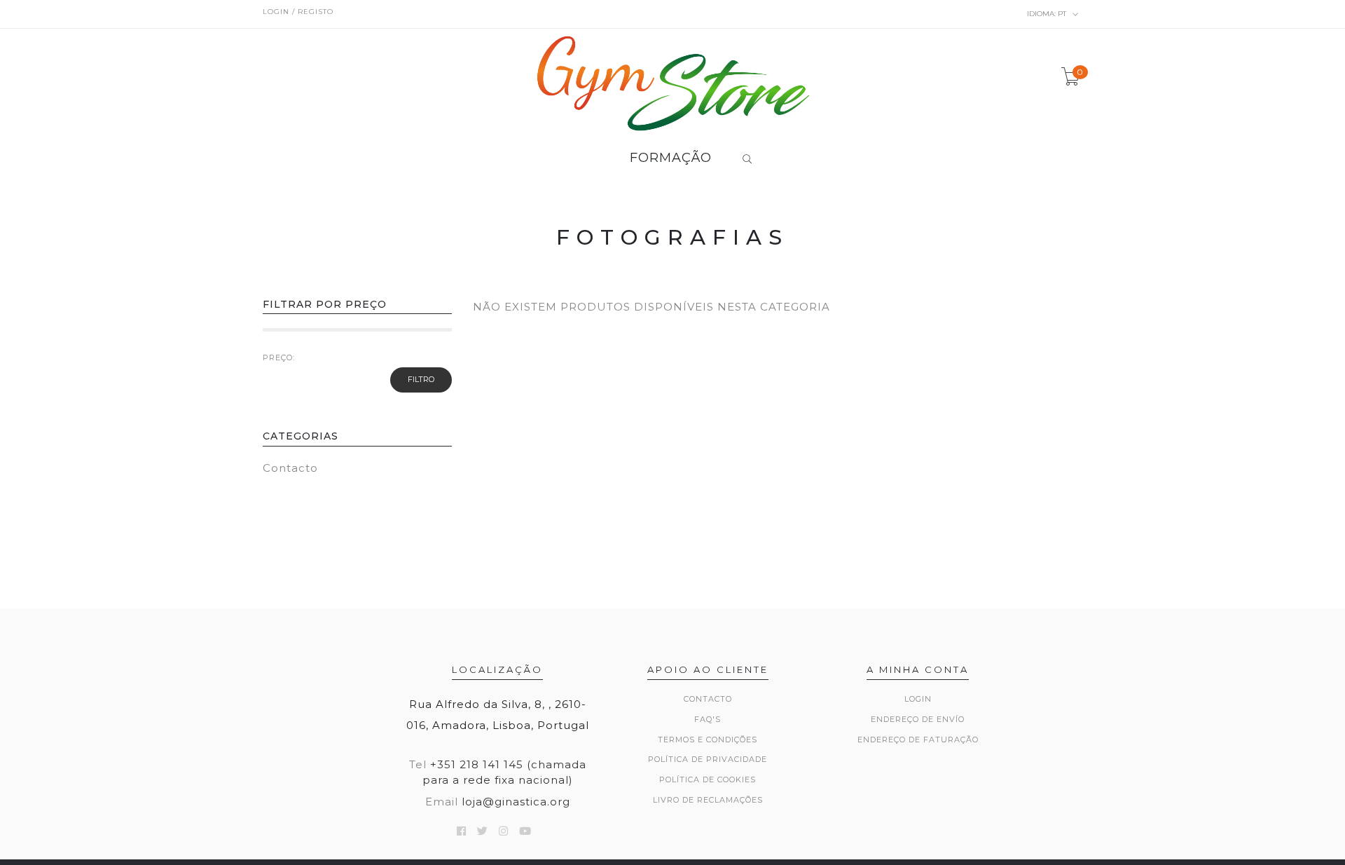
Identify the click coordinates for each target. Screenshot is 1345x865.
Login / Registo (298, 11)
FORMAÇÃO (671, 158)
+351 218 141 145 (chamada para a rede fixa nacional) (504, 772)
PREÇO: (279, 357)
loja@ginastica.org (516, 801)
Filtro (421, 379)
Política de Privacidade (707, 759)
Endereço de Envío (918, 719)
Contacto (290, 468)
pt (1047, 13)
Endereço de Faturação (918, 739)
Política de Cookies (707, 779)
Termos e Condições (707, 739)
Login (918, 699)
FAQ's (707, 719)
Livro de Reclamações (708, 800)
